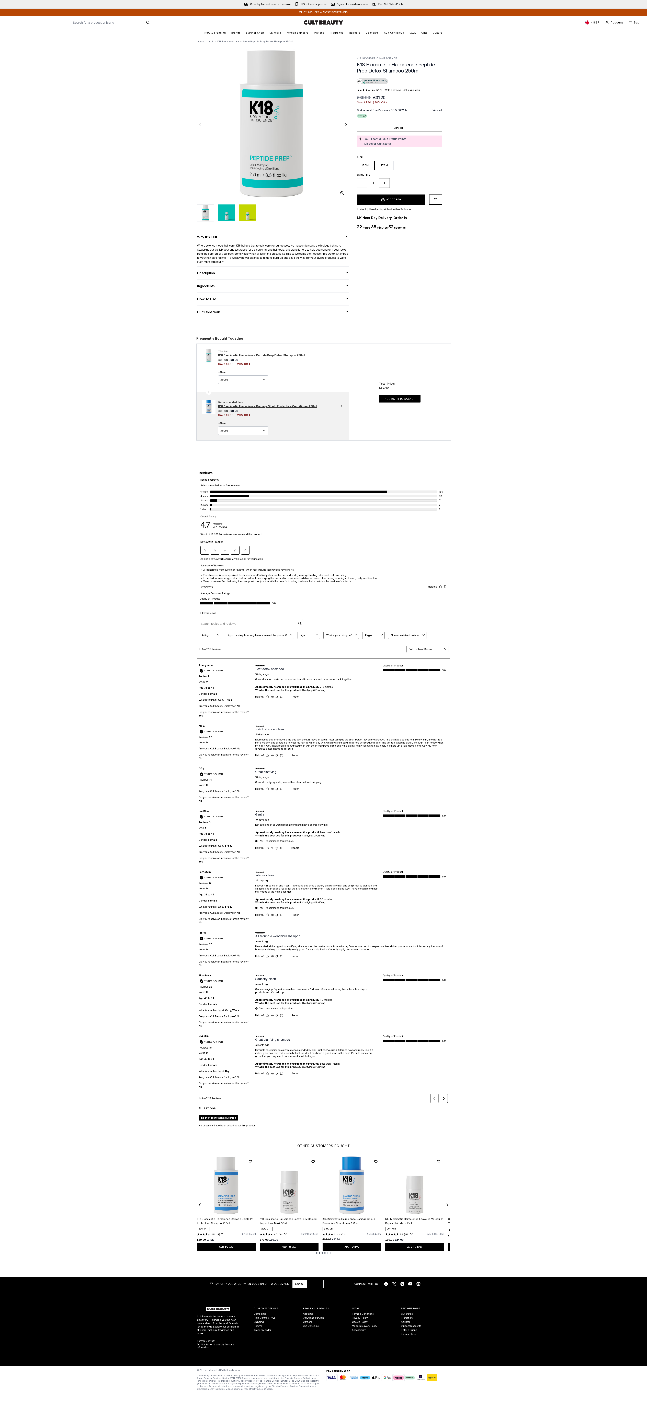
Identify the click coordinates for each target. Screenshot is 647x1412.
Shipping (259, 1321)
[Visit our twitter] (394, 1284)
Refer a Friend (409, 1330)
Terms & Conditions (363, 1313)
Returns (258, 1325)
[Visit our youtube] (410, 1284)
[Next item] (447, 1205)
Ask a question (411, 90)
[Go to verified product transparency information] (372, 81)
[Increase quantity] (384, 183)
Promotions (407, 1317)
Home (201, 41)
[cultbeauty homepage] (323, 22)
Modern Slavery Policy (364, 1325)
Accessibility (359, 1330)
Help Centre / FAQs (264, 1317)
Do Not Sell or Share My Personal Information (215, 1346)
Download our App (313, 1317)
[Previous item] (199, 1205)
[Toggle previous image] (199, 124)
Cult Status (407, 1313)
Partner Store (408, 1334)
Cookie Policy (360, 1321)
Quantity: (364, 175)
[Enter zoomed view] (342, 193)
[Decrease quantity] (362, 183)
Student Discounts (411, 1325)
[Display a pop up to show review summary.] (223, 1235)
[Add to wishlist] (435, 199)
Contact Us (260, 1313)
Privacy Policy (360, 1317)
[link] (614, 22)
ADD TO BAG (226, 1246)
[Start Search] (148, 22)
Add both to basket (399, 398)
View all (437, 110)
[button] (399, 81)
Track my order (262, 1330)
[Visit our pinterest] (418, 1284)
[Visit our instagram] (402, 1284)
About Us (308, 1313)
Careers (307, 1321)
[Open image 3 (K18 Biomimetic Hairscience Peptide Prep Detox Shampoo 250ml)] (247, 212)
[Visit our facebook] (386, 1284)
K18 (211, 41)
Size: (360, 157)
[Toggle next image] (346, 124)
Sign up (299, 1283)
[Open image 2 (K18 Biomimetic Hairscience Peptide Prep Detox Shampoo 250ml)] (226, 212)
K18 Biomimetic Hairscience (377, 58)
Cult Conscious (311, 1325)
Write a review (392, 90)
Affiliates (405, 1321)
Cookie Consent (206, 1340)
